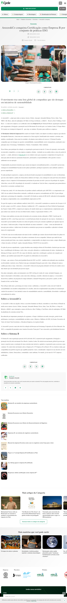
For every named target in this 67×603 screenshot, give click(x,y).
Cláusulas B (22, 155)
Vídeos (6, 14)
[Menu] (65, 3)
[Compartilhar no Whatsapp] (38, 91)
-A (18, 91)
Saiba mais (33, 601)
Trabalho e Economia (26, 19)
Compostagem (18, 14)
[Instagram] (20, 387)
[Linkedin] (15, 387)
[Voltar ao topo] (64, 593)
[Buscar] (60, 3)
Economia (35, 19)
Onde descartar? (30, 8)
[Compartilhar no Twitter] (50, 91)
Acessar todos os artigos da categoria (33, 521)
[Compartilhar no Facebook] (44, 91)
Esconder (21, 107)
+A (14, 91)
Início (18, 19)
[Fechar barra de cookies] (65, 601)
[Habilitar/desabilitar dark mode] (9, 91)
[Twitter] (10, 387)
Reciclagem (32, 14)
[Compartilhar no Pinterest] (56, 91)
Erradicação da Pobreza (49, 14)
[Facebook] (5, 387)
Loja (63, 8)
